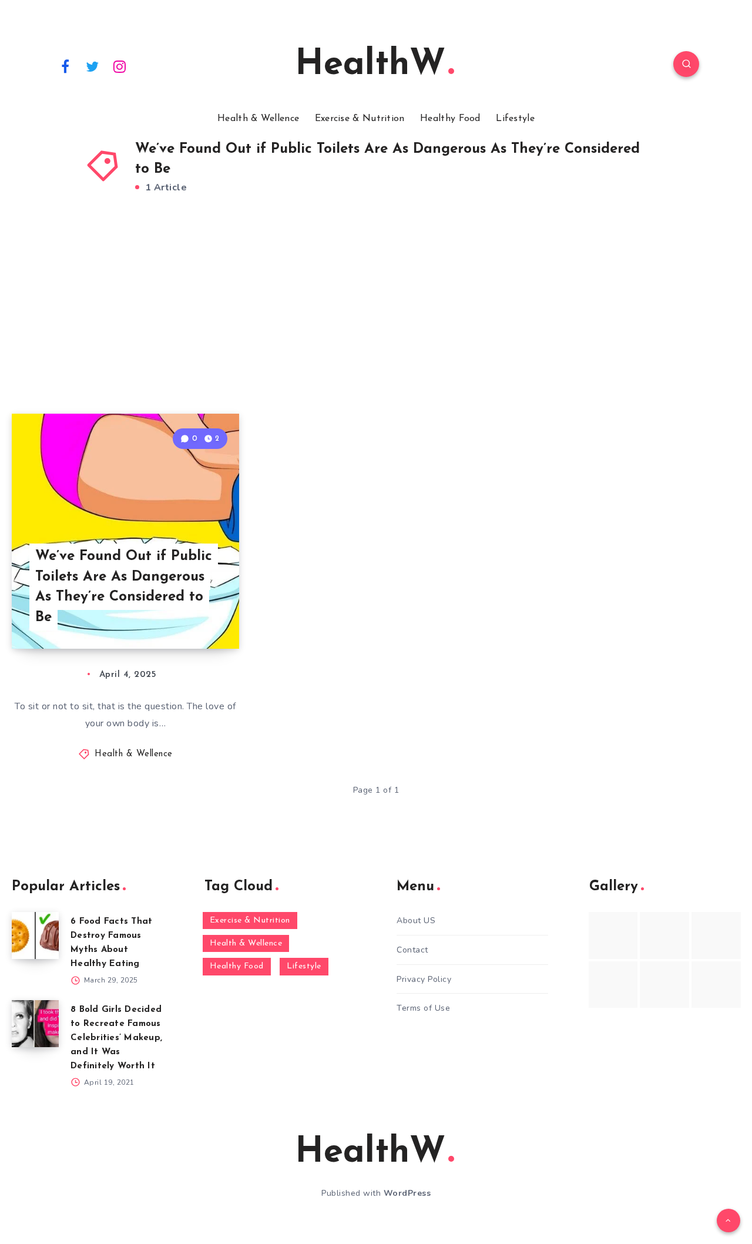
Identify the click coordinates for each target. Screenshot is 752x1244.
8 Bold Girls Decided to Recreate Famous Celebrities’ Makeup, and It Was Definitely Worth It (116, 1038)
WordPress (407, 1193)
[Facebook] (65, 66)
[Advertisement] (376, 319)
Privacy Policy (424, 979)
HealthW (370, 65)
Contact (412, 949)
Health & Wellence (258, 118)
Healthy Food (450, 118)
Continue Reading (183, 613)
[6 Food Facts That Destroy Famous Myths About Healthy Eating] (35, 935)
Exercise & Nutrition (360, 118)
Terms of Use (423, 1008)
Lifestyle (515, 118)
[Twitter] (93, 66)
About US (416, 920)
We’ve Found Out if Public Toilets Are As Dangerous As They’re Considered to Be (123, 587)
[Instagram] (120, 66)
